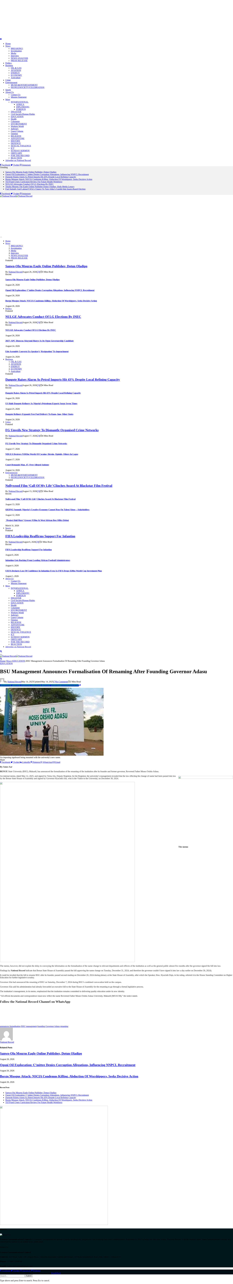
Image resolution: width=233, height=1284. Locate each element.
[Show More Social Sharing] (80, 685)
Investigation (16, 51)
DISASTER (16, 112)
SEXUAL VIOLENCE (21, 146)
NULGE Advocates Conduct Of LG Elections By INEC (29, 184)
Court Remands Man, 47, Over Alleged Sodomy (27, 465)
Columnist (15, 121)
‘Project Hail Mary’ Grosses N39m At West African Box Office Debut (37, 520)
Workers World (17, 126)
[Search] (1, 651)
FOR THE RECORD (20, 155)
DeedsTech (56, 1273)
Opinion (14, 133)
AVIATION (16, 70)
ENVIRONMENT (19, 124)
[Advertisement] (81, 19)
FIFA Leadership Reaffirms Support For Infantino (40, 536)
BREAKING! (17, 48)
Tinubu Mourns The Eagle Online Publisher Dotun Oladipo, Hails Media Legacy (39, 186)
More (7, 99)
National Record (15, 272)
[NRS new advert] (67, 961)
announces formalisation (10, 1026)
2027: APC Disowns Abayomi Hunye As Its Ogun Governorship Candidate (39, 341)
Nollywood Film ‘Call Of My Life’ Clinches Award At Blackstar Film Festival (58, 485)
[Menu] (1, 654)
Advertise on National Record (18, 160)
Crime (8, 80)
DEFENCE (16, 143)
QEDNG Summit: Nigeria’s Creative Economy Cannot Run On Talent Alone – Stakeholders (47, 509)
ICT (12, 148)
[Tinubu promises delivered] (54, 1224)
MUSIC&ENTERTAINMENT (24, 85)
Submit (29, 1276)
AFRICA (20, 104)
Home (8, 43)
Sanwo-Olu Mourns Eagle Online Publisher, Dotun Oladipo (30, 172)
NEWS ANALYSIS (19, 58)
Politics (8, 63)
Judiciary (14, 129)
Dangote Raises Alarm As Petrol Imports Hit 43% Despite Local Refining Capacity (40, 177)
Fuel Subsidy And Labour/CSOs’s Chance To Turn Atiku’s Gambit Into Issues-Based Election (45, 189)
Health (13, 119)
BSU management (29, 1026)
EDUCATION (17, 116)
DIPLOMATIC (22, 107)
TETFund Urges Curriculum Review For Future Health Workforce (33, 182)
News (7, 46)
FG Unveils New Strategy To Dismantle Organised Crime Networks (52, 430)
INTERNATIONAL (19, 102)
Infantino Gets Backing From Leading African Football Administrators (37, 560)
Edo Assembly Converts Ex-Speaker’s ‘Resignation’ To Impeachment (36, 351)
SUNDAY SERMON (20, 150)
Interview (15, 56)
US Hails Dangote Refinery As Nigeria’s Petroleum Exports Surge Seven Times (41, 403)
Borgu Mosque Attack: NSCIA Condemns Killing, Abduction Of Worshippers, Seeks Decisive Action (48, 179)
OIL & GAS (16, 68)
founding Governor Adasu (48, 1026)
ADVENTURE (17, 138)
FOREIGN (21, 109)
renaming (64, 1026)
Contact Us (15, 95)
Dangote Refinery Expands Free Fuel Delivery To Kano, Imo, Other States (39, 414)
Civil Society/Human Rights (23, 114)
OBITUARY (16, 153)
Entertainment (11, 82)
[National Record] (16, 196)
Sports (8, 90)
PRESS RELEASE (19, 60)
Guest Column (17, 131)
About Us (9, 92)
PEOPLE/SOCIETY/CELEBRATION (27, 87)
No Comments (61, 682)
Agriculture (15, 77)
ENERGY (15, 73)
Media (13, 53)
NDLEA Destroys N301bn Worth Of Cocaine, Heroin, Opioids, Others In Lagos (41, 454)
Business (9, 65)
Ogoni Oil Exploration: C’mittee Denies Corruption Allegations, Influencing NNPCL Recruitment (47, 174)
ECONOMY (16, 75)
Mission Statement (18, 97)
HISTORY (15, 141)
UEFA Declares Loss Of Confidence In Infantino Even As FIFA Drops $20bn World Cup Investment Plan (53, 571)
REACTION (16, 158)
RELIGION (16, 136)
